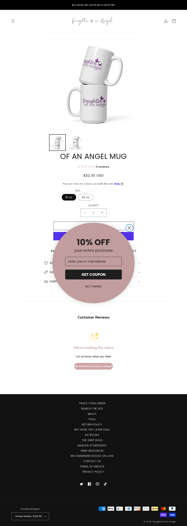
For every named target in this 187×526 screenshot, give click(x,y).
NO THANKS (93, 286)
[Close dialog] (129, 228)
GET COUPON (93, 274)
